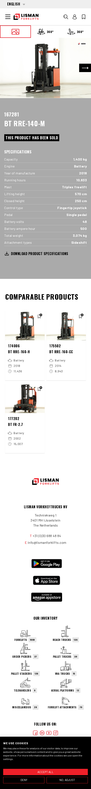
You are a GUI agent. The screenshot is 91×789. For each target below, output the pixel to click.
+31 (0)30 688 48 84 (47, 536)
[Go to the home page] (26, 17)
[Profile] (74, 16)
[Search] (65, 16)
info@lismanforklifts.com (47, 542)
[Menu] (7, 16)
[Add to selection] (39, 316)
